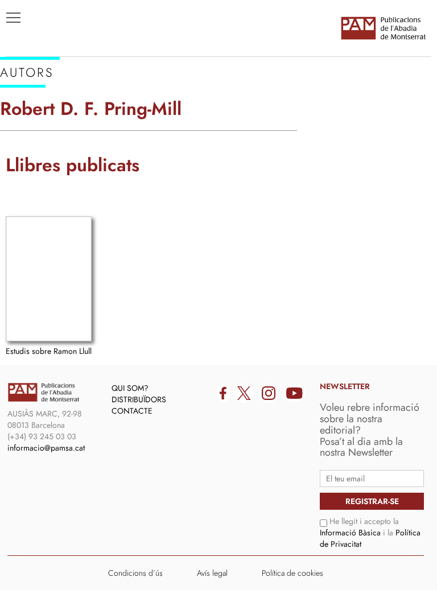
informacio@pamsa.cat (46, 447)
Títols (26, 120)
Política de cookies (292, 573)
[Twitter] (244, 393)
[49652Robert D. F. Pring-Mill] (49, 278)
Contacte (132, 410)
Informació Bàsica (350, 532)
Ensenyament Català (62, 154)
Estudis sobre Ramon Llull (49, 351)
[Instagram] (268, 393)
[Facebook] (223, 393)
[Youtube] (294, 393)
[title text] (383, 28)
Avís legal (212, 573)
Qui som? (130, 388)
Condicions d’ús (135, 573)
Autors (29, 137)
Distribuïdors (139, 399)
